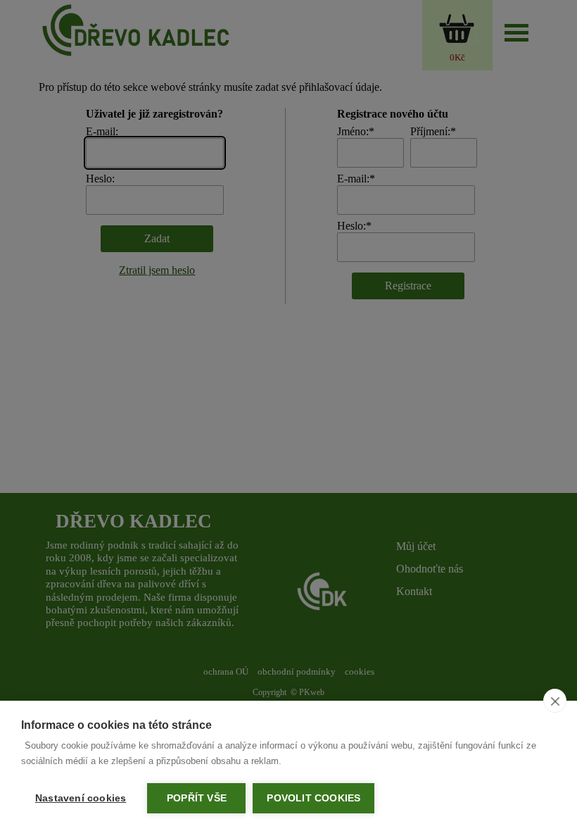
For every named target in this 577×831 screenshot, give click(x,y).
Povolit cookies (313, 798)
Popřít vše (197, 798)
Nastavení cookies (80, 798)
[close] (554, 701)
